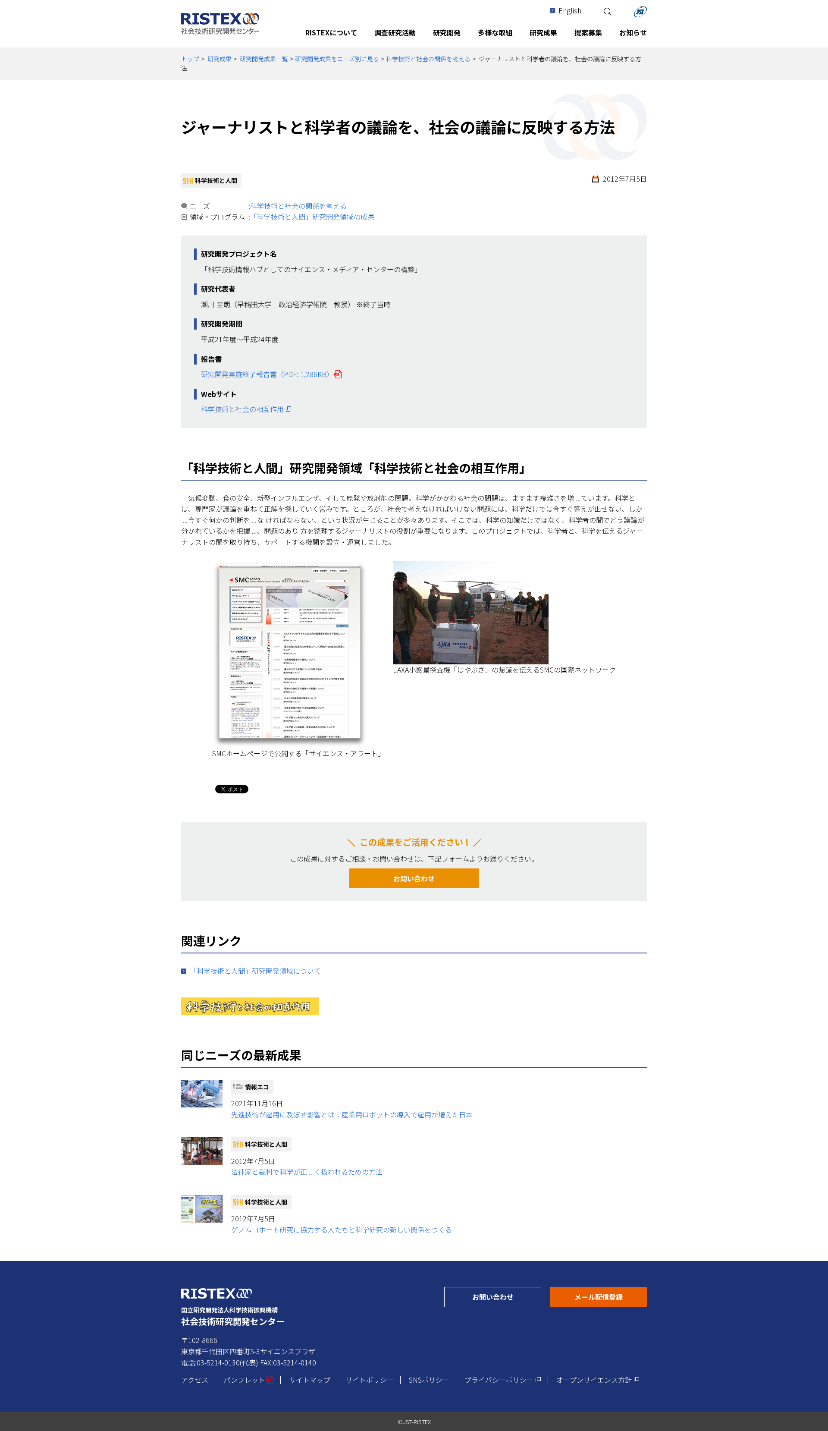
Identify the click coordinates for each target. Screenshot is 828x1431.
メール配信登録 (610, 1296)
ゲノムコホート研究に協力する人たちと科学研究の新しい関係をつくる (341, 1229)
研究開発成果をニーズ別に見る (337, 58)
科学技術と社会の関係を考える (428, 58)
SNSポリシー (429, 1379)
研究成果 (219, 58)
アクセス (194, 1379)
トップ (190, 58)
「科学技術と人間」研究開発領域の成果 (312, 216)
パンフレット (248, 1379)
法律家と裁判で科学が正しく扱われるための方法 (307, 1172)
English (569, 10)
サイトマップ (309, 1379)
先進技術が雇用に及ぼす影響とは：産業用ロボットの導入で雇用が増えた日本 (352, 1114)
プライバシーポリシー (502, 1379)
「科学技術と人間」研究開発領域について (255, 971)
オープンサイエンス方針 (598, 1379)
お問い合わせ (414, 878)
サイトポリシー (369, 1379)
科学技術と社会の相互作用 (246, 409)
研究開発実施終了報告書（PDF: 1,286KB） (271, 374)
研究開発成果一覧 (264, 58)
